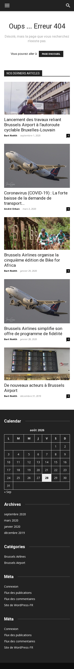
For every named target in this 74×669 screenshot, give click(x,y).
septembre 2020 (15, 514)
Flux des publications (18, 593)
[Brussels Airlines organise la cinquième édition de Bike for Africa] (37, 233)
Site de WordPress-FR (18, 605)
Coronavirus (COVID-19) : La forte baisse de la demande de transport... (36, 198)
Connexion (11, 586)
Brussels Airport (14, 563)
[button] (7, 5)
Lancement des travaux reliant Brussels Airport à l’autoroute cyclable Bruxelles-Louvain (32, 124)
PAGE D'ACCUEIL (51, 53)
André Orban (12, 208)
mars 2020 (11, 520)
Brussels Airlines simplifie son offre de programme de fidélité (33, 331)
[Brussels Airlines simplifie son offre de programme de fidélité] (37, 301)
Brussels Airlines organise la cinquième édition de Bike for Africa (32, 260)
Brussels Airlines (15, 556)
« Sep (7, 492)
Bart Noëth (10, 135)
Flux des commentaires (19, 599)
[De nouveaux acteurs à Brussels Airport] (37, 364)
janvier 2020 (12, 527)
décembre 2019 (14, 533)
